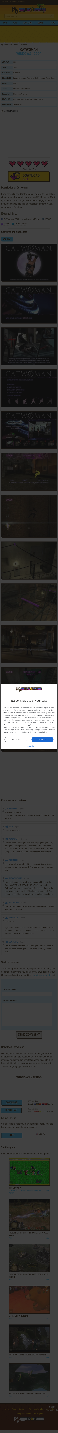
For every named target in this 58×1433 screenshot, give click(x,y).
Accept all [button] (42, 739)
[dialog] (29, 716)
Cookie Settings (30, 732)
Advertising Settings (32, 730)
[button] (29, 746)
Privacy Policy (42, 732)
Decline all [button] (15, 739)
